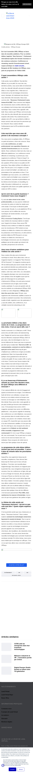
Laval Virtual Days (7, 694)
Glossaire (4, 718)
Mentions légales (6, 722)
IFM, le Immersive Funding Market (11, 218)
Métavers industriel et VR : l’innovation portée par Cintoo (23, 658)
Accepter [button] (12, 769)
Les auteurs (5, 715)
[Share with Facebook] (19, 579)
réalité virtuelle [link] (19, 66)
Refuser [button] (21, 769)
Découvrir (27, 4)
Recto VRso (5, 698)
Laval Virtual (5, 691)
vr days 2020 (16, 575)
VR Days (12, 41)
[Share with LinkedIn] (24, 579)
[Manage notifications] (2, 765)
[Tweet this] (22, 579)
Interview (20, 41)
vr (19, 572)
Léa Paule (16, 616)
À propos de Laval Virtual (9, 712)
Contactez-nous (6, 708)
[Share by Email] (26, 579)
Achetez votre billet (16, 565)
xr (27, 572)
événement (8, 572)
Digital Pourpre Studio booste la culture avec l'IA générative (22, 669)
